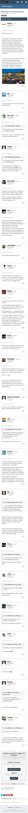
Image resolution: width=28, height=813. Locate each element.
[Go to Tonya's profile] (4, 267)
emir (9, 419)
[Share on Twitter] (2, 795)
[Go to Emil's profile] (4, 663)
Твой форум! (6, 6)
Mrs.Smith (11, 181)
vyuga (9, 146)
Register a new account (14, 769)
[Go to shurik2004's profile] (4, 246)
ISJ (8, 492)
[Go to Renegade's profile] (4, 360)
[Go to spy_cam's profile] (4, 116)
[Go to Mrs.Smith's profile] (4, 182)
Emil (9, 662)
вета (9, 210)
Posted (7, 30)
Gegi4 (9, 291)
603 (8, 93)
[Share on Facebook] (4, 795)
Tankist (10, 717)
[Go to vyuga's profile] (4, 148)
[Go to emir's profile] (4, 420)
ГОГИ (9, 574)
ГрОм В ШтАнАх (13, 397)
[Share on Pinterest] (12, 795)
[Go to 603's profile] (4, 95)
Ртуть (9, 335)
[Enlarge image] (18, 255)
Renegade (11, 359)
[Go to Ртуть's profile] (4, 336)
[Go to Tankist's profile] (4, 718)
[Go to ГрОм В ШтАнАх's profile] (4, 398)
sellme (7, 13)
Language (10, 807)
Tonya (9, 265)
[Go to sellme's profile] (4, 24)
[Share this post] (24, 30)
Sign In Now (14, 778)
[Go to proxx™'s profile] (4, 453)
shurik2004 (11, 245)
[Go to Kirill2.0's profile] (4, 683)
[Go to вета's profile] (4, 212)
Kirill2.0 (10, 682)
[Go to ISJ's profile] (4, 493)
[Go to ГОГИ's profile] (4, 575)
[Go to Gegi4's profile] (4, 292)
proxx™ (10, 451)
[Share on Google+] (7, 795)
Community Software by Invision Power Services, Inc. (14, 810)
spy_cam (10, 115)
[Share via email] (9, 795)
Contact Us (17, 807)
